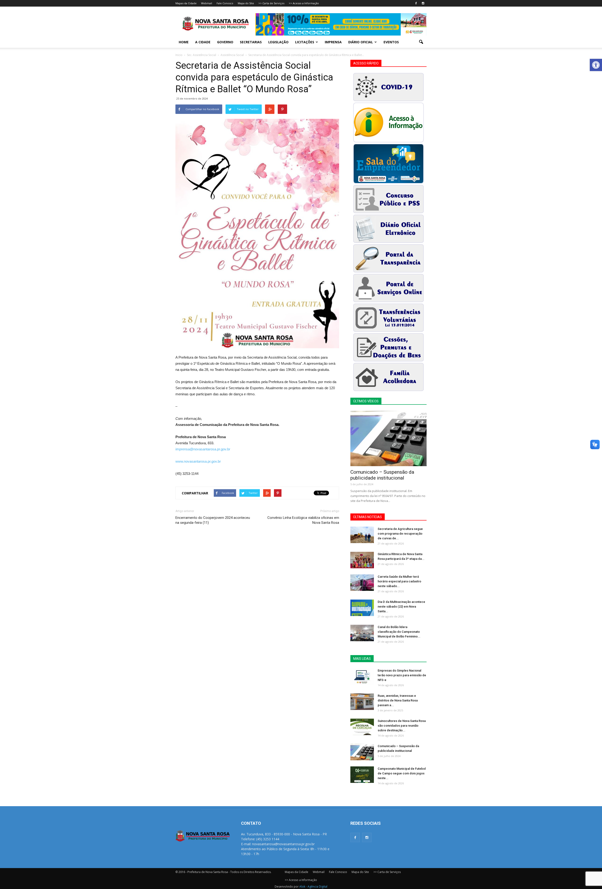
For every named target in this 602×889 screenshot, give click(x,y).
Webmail (206, 3)
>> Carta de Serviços (271, 3)
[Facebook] (416, 3)
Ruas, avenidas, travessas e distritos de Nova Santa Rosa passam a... (398, 700)
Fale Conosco (225, 3)
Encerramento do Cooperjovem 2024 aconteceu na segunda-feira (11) (212, 520)
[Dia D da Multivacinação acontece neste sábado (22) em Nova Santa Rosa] (362, 608)
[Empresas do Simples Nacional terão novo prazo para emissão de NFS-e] (362, 676)
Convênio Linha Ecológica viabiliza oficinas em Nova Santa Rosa (303, 520)
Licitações (304, 42)
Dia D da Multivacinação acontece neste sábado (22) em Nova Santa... (401, 606)
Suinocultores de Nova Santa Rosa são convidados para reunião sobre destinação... (402, 725)
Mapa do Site (246, 3)
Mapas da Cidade (186, 3)
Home (184, 42)
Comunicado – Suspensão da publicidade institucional (382, 475)
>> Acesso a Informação (304, 3)
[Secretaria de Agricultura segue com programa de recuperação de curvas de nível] (362, 535)
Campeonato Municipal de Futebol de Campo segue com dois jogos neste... (402, 773)
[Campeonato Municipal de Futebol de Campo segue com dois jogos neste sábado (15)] (362, 774)
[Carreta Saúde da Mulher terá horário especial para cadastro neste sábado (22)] (362, 582)
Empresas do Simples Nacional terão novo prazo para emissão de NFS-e (402, 675)
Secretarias (251, 42)
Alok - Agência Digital (313, 887)
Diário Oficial (360, 42)
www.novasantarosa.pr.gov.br (198, 461)
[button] (596, 65)
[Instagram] (423, 3)
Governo (225, 42)
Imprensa (333, 42)
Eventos (391, 42)
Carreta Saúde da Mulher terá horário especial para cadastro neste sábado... (399, 581)
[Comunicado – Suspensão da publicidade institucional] (388, 438)
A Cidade (202, 42)
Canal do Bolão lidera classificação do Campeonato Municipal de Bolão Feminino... (399, 631)
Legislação (278, 42)
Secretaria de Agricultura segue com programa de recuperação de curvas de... (400, 533)
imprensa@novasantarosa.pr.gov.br (202, 449)
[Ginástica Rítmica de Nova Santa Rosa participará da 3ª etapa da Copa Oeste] (362, 560)
